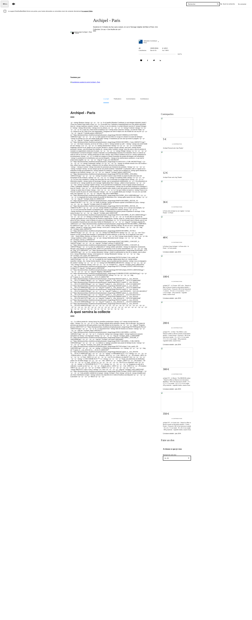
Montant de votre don (169, 455)
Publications (117, 99)
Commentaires (130, 99)
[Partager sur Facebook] (147, 60)
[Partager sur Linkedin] (160, 60)
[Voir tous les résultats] (217, 4)
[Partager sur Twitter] (153, 60)
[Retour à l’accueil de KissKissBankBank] (12, 4)
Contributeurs (144, 99)
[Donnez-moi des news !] (141, 60)
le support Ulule (87, 11)
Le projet (106, 99)
